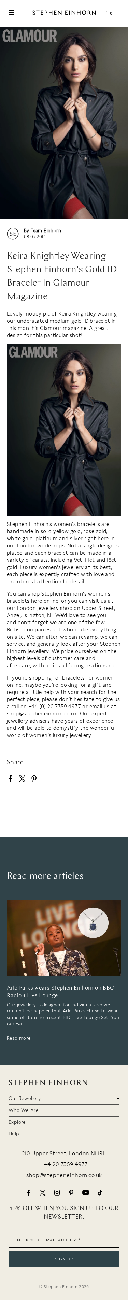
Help (14, 1133)
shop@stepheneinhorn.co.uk (64, 1175)
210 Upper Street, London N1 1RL (64, 1153)
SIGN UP (64, 1259)
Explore (17, 1122)
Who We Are (24, 1110)
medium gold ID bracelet (79, 321)
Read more (19, 1038)
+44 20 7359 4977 (63, 1164)
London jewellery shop (44, 608)
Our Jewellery (25, 1098)
